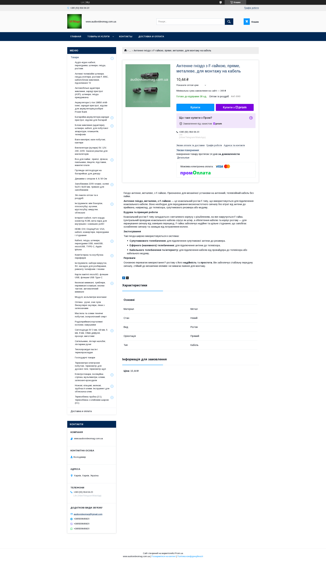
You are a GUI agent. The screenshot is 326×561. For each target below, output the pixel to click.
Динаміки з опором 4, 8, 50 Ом (91, 178)
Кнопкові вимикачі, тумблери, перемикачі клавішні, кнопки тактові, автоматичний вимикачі (90, 287)
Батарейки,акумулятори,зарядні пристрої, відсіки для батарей (92, 118)
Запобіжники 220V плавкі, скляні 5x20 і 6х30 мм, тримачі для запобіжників (92, 186)
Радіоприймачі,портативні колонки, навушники (89, 323)
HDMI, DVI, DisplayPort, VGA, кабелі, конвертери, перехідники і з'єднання (92, 232)
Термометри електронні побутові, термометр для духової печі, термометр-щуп (90, 366)
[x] (127, 278)
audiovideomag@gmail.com (88, 514)
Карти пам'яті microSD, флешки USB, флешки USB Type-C (91, 276)
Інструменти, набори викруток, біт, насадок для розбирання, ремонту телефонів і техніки (91, 266)
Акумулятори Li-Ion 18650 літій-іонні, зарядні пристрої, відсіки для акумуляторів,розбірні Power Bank (91, 107)
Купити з (229, 107)
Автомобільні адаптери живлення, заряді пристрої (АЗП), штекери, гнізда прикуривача (89, 93)
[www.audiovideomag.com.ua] (74, 27)
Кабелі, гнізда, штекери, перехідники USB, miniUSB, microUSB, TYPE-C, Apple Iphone (89, 245)
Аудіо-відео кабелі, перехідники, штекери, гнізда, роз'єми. (90, 65)
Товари (75, 57)
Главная (75, 36)
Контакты (125, 36)
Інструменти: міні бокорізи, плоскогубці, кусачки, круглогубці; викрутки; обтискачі (89, 208)
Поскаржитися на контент (163, 556)
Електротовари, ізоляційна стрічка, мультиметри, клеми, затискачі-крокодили (90, 377)
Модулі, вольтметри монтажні (90, 297)
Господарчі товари (85, 357)
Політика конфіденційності (190, 556)
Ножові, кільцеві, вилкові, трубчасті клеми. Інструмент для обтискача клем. (92, 388)
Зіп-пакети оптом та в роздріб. (86, 196)
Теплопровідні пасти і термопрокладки (86, 351)
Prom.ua (179, 553)
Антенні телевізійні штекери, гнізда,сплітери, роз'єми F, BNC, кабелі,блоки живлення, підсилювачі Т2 (91, 78)
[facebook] (123, 278)
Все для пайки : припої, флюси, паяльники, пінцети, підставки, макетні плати (91, 162)
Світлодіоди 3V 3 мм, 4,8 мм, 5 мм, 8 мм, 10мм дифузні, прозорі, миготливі (91, 333)
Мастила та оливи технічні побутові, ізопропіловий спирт (91, 315)
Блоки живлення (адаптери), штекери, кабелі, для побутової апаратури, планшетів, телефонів (91, 130)
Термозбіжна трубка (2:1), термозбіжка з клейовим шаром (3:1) (92, 399)
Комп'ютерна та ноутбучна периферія (89, 256)
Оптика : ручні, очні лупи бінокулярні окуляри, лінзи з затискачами (90, 305)
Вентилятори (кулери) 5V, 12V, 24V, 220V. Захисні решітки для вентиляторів (91, 150)
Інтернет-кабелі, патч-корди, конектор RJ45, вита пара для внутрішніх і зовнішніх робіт (91, 220)
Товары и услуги (98, 36)
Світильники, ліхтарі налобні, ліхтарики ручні (90, 343)
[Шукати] (229, 21)
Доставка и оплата (151, 36)
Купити (195, 107)
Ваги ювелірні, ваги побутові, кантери (90, 141)
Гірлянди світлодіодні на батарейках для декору (88, 172)
